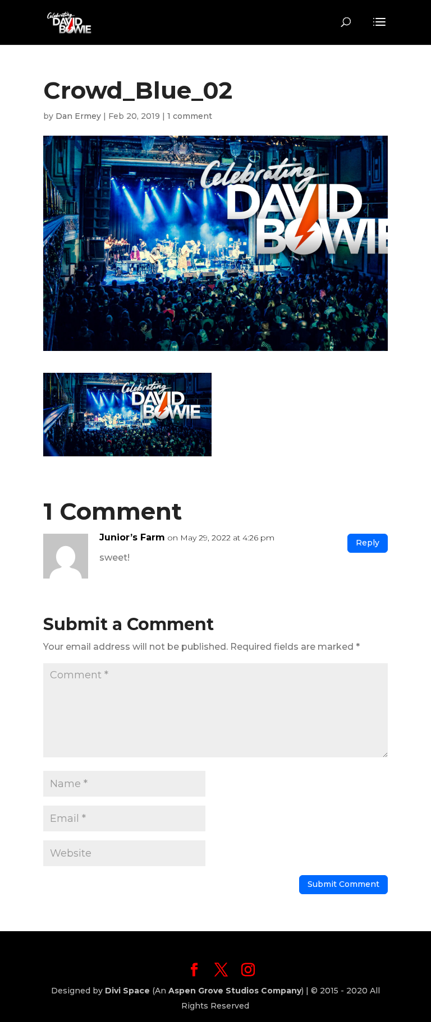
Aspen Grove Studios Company (234, 991)
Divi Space (127, 991)
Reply (367, 543)
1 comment (189, 116)
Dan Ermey (78, 116)
